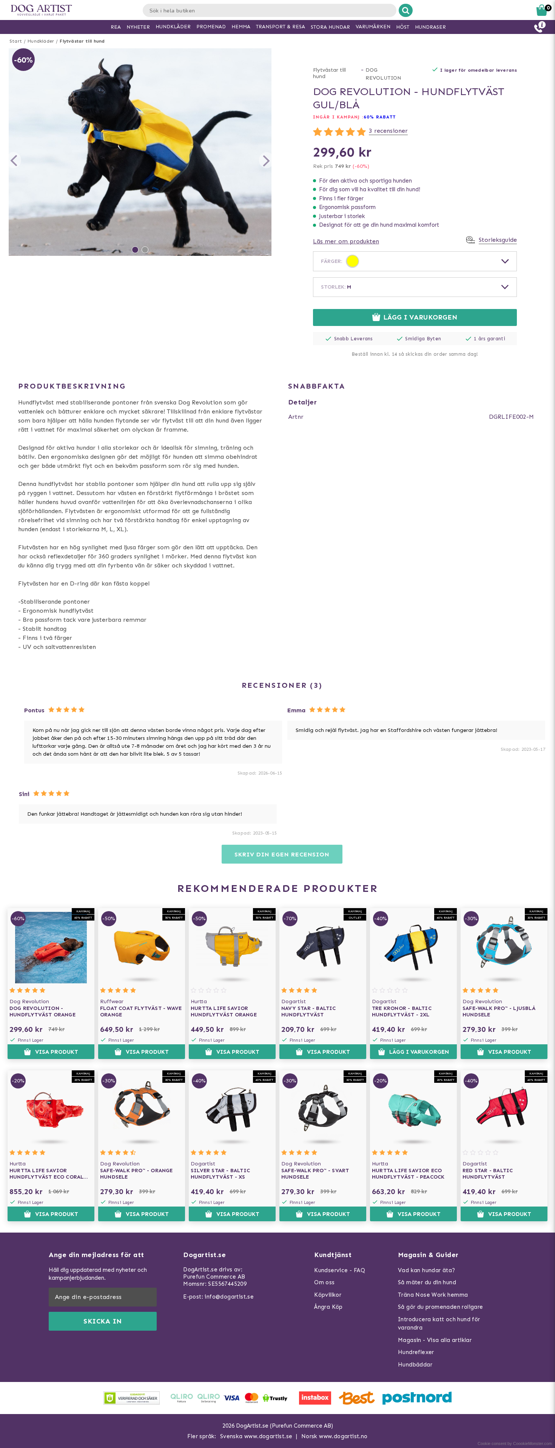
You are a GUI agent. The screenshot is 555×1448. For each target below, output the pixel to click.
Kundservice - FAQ (339, 1270)
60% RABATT (380, 117)
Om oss (324, 1282)
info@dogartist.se (229, 1296)
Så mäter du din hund (427, 1282)
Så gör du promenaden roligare (440, 1307)
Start (15, 41)
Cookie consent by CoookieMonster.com (515, 1443)
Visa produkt (56, 1051)
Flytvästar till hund (82, 41)
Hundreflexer (416, 1352)
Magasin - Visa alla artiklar (435, 1340)
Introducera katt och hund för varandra (439, 1323)
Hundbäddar (415, 1364)
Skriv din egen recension (281, 854)
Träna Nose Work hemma (433, 1294)
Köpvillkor (327, 1294)
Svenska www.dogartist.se (256, 1436)
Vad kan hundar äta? (426, 1270)
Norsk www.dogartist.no (334, 1436)
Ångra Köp (328, 1307)
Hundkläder (41, 41)
